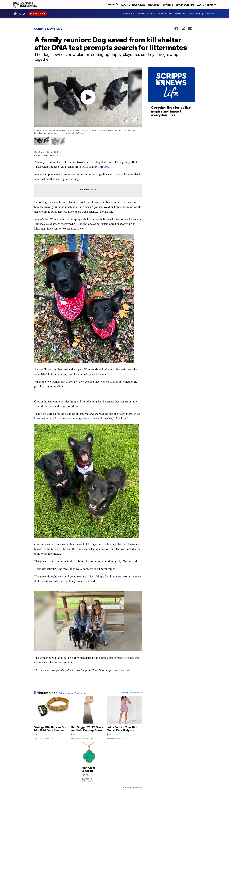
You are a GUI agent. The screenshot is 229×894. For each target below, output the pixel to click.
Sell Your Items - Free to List (72, 693)
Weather (154, 4)
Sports (168, 4)
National (138, 4)
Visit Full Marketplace (131, 693)
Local (125, 4)
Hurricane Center (177, 13)
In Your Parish (128, 13)
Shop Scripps (185, 4)
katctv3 (16, 13)
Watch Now (205, 4)
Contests (162, 13)
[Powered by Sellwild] (137, 787)
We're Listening (196, 13)
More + (210, 13)
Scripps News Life (48, 28)
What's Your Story (146, 13)
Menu (112, 4)
